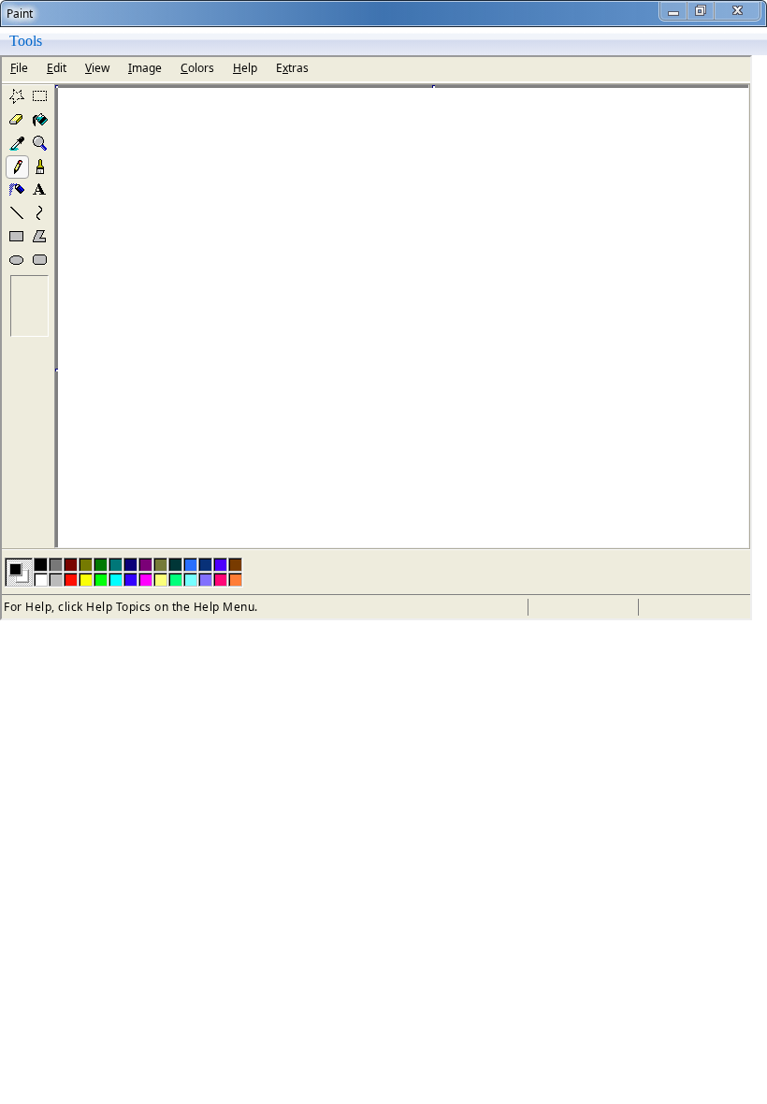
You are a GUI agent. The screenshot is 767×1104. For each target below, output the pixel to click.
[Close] (737, 11)
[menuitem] (25, 41)
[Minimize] (673, 11)
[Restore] (701, 11)
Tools (25, 41)
